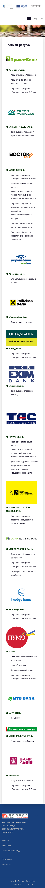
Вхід (35, 19)
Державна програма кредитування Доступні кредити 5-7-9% (22, 520)
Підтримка (7, 859)
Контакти (6, 864)
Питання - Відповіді (11, 851)
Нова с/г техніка (18, 665)
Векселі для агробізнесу (22, 670)
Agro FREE (15, 718)
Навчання (6, 846)
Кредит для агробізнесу (22, 780)
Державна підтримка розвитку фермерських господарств (22, 236)
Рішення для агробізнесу (22, 741)
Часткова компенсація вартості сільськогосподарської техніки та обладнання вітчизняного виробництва (23, 191)
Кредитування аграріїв (21, 322)
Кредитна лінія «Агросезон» (24, 75)
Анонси (5, 841)
